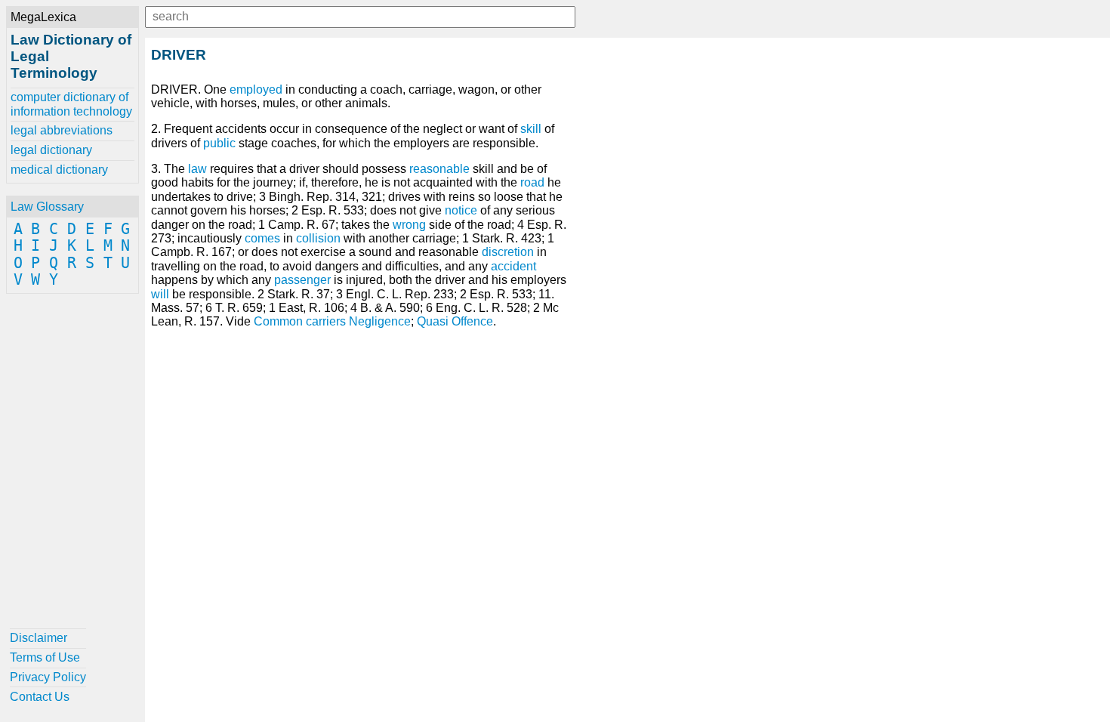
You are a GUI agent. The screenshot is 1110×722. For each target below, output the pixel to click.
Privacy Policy (48, 677)
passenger (302, 279)
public (219, 143)
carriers (326, 321)
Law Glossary (47, 206)
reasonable (439, 168)
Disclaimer (38, 637)
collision (318, 238)
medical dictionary (59, 169)
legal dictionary (51, 149)
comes (262, 238)
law (197, 168)
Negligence (380, 321)
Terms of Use (45, 657)
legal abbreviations (62, 130)
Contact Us (39, 696)
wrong (409, 224)
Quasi (433, 321)
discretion (508, 251)
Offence (472, 321)
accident (513, 266)
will (160, 294)
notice (461, 210)
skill (530, 128)
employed (256, 89)
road (532, 182)
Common (278, 321)
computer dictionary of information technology (71, 104)
